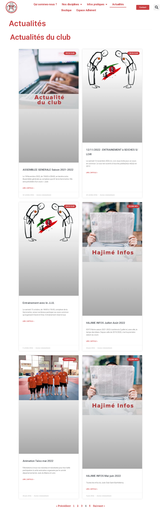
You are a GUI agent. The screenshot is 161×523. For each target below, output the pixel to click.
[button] (157, 7)
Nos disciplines (70, 4)
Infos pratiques (95, 4)
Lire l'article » (28, 188)
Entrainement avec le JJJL (38, 302)
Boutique (66, 10)
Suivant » (99, 505)
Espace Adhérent (86, 10)
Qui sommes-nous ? (45, 4)
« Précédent (63, 505)
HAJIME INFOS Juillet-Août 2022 (105, 322)
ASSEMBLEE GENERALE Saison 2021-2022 (48, 169)
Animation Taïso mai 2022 (38, 460)
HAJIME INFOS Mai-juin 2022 (103, 475)
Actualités (118, 4)
